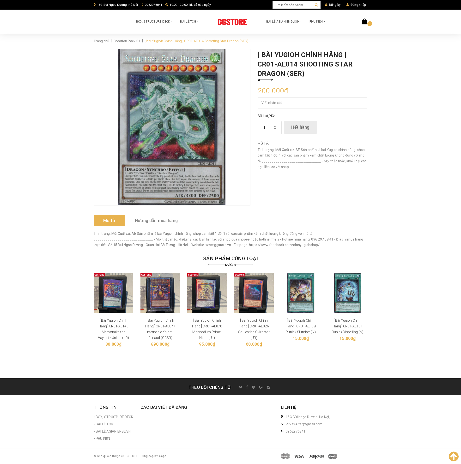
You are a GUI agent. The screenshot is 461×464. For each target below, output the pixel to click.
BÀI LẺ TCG (188, 21)
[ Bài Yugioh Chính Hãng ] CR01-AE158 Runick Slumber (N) (301, 326)
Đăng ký (335, 4)
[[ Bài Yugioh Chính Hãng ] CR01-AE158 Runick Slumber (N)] (301, 293)
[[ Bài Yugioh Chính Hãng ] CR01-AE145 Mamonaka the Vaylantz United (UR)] (113, 293)
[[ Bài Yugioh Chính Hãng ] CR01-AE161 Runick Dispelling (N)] (347, 293)
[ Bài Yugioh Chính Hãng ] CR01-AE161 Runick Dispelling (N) (348, 326)
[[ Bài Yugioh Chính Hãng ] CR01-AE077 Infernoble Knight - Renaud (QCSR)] (160, 293)
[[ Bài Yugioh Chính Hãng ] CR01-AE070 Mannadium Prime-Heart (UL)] (207, 293)
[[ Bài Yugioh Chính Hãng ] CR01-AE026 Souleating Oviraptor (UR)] (254, 293)
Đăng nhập (358, 4)
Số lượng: (266, 116)
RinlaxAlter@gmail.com (304, 424)
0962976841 (153, 4)
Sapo (162, 456)
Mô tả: (263, 143)
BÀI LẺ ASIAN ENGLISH (283, 21)
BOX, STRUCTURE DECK (153, 21)
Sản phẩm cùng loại (230, 258)
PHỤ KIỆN (316, 21)
